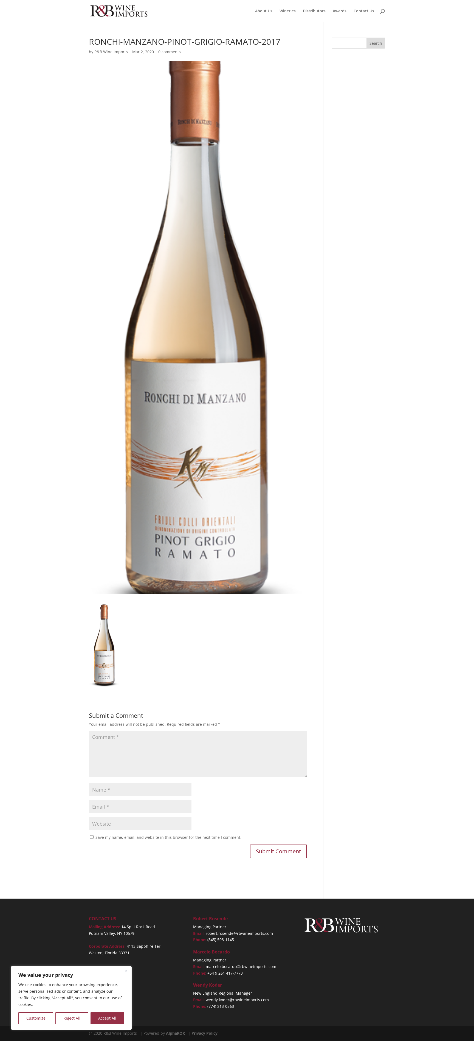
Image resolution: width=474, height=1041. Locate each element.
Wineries (288, 11)
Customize (36, 1018)
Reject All (71, 1018)
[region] (71, 998)
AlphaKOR (175, 1033)
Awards (339, 11)
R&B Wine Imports (111, 51)
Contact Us (364, 11)
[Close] (126, 970)
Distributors (314, 11)
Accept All (107, 1018)
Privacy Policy (204, 1033)
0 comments (169, 51)
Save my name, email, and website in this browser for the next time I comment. (168, 837)
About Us (263, 11)
